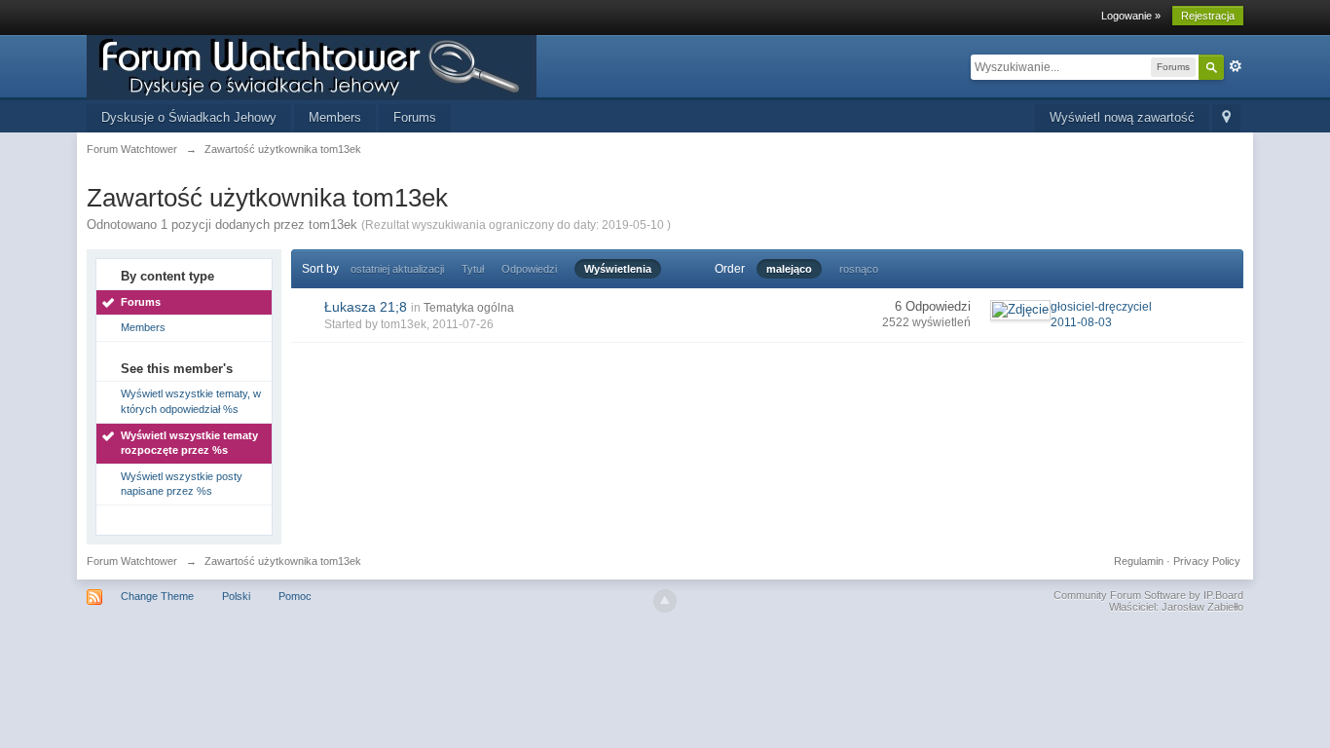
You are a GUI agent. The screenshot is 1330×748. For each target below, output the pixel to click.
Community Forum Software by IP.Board (1148, 595)
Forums (414, 117)
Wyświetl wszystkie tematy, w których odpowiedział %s (191, 401)
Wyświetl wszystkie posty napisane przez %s (181, 484)
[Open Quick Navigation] (1226, 118)
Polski (236, 596)
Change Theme (157, 596)
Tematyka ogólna (469, 308)
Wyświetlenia (617, 269)
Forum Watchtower (132, 561)
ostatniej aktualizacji (397, 269)
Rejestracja (1208, 15)
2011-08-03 (1081, 322)
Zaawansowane (1235, 66)
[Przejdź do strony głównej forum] (311, 65)
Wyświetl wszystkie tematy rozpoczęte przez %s (189, 443)
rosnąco (858, 269)
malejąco (789, 269)
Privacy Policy (1206, 561)
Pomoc (295, 596)
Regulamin (1139, 561)
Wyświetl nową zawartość (1122, 117)
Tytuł (473, 269)
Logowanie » (1131, 15)
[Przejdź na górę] (665, 601)
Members (335, 117)
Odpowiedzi (529, 269)
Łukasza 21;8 (365, 307)
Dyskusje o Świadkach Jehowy (189, 117)
